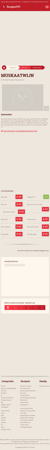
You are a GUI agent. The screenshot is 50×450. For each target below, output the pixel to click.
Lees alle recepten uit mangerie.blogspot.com (33, 251)
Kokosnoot (23, 400)
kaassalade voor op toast (40, 2)
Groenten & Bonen (7, 398)
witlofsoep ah (27, 2)
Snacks (3, 420)
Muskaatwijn (37, 68)
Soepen (3, 422)
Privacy (47, 444)
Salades (3, 418)
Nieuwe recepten (25, 386)
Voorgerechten (6, 429)
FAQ (42, 444)
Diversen (24, 68)
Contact (32, 447)
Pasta (3, 413)
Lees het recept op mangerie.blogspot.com (20, 131)
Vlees (3, 427)
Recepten (13, 68)
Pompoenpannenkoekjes (28, 398)
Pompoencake (24, 395)
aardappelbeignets (26, 427)
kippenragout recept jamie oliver (11, 2)
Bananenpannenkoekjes (28, 391)
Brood (3, 386)
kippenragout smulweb (27, 415)
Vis (2, 425)
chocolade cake (25, 388)
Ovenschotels (5, 411)
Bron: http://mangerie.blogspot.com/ (13, 80)
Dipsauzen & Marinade (8, 388)
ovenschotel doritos (26, 408)
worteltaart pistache (26, 420)
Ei (1, 395)
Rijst (2, 415)
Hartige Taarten (6, 400)
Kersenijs (23, 393)
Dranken (4, 393)
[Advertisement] (25, 36)
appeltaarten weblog (27, 418)
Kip (2, 402)
